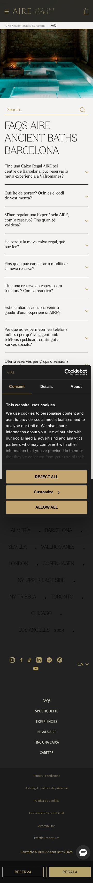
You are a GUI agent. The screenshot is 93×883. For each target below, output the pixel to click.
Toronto (62, 597)
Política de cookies (46, 800)
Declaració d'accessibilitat (46, 813)
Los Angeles (41, 630)
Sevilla (17, 547)
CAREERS (46, 753)
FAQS (47, 701)
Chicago (41, 613)
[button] (83, 852)
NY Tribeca (23, 597)
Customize (43, 492)
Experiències (46, 721)
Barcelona (58, 530)
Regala (70, 871)
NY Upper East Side (41, 580)
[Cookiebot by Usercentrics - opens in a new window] (65, 372)
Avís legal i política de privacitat (46, 788)
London (18, 564)
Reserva (23, 871)
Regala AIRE (46, 732)
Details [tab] (46, 386)
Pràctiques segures (46, 837)
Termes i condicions (46, 775)
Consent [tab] (17, 386)
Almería (20, 530)
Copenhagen (58, 564)
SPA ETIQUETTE (46, 711)
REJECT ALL (46, 477)
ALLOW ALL (46, 507)
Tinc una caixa (46, 742)
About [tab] (76, 386)
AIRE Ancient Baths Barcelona (25, 25)
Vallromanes (58, 547)
